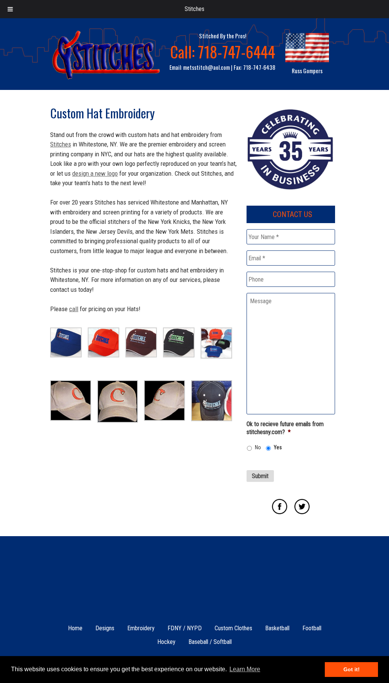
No (258, 447)
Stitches (194, 9)
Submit (260, 476)
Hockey (166, 641)
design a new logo (95, 173)
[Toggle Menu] (10, 9)
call (73, 309)
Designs (104, 628)
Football (311, 628)
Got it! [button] (351, 669)
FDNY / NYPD (185, 628)
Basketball (277, 628)
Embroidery (141, 628)
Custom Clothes (233, 628)
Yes (278, 447)
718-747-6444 (236, 51)
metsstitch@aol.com (206, 67)
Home (75, 628)
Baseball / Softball (210, 641)
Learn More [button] (244, 669)
